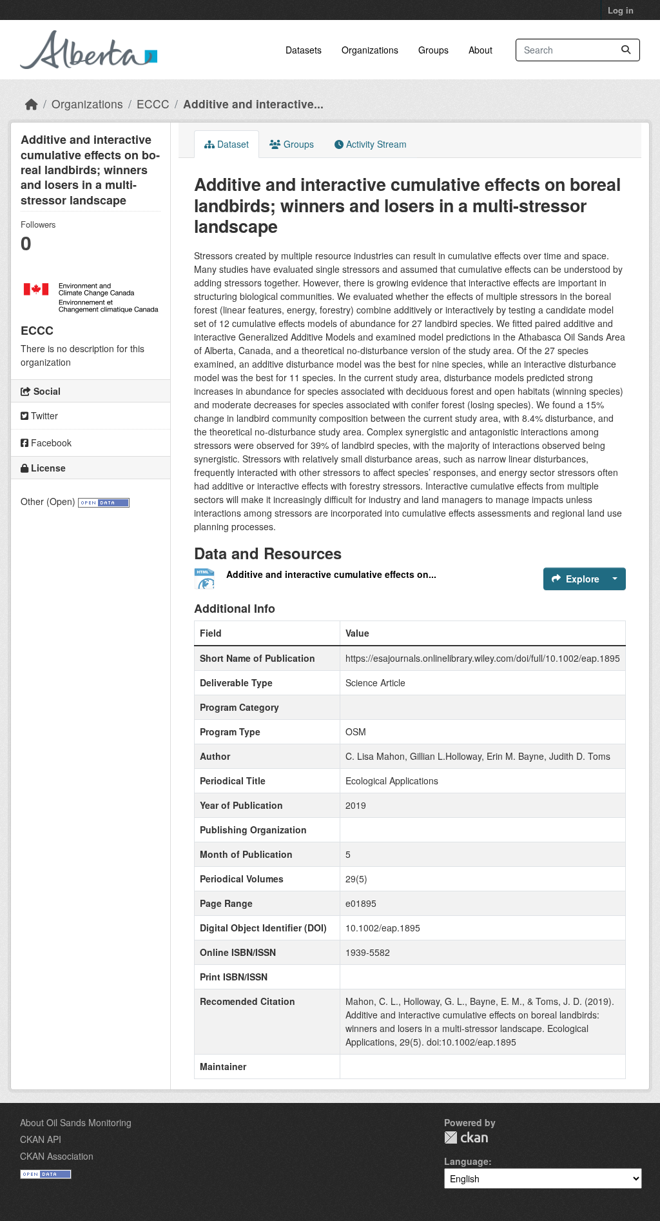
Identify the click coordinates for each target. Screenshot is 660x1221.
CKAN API (40, 1139)
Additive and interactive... (253, 103)
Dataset (232, 143)
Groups (433, 49)
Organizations (370, 49)
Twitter (43, 415)
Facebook (50, 442)
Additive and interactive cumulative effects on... (331, 574)
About (480, 49)
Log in (621, 10)
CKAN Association (56, 1155)
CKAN (466, 1137)
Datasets (304, 49)
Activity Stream (375, 143)
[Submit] (626, 50)
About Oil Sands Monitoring (75, 1122)
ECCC (153, 103)
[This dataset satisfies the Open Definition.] (104, 501)
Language (466, 1161)
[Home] (31, 103)
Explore (582, 578)
